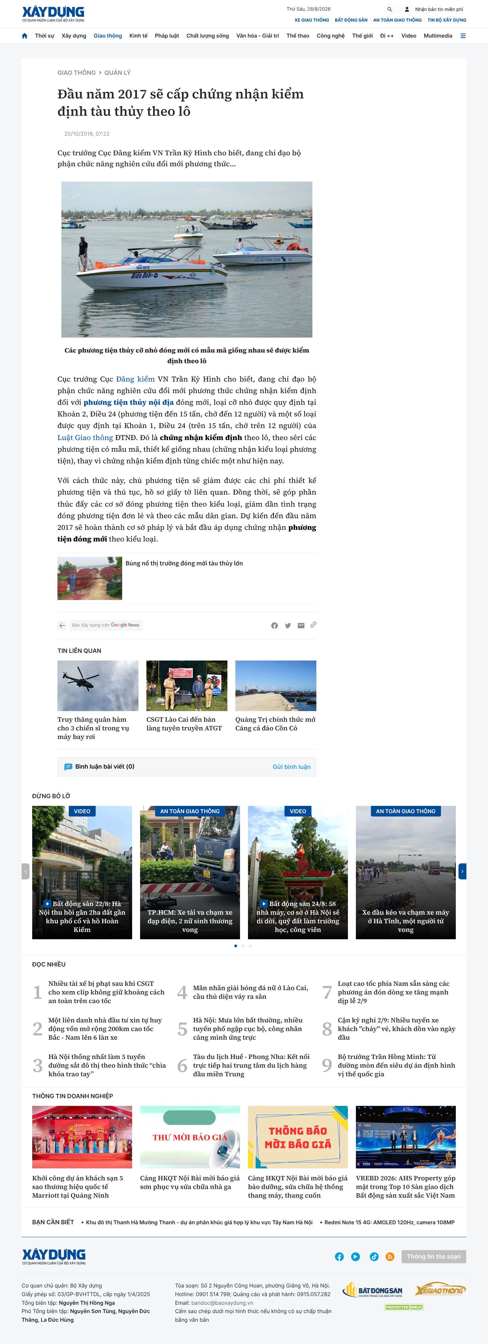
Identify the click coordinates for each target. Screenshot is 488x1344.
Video (408, 35)
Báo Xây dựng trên (91, 625)
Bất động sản (351, 20)
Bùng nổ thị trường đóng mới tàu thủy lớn (184, 563)
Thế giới (362, 35)
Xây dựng (74, 35)
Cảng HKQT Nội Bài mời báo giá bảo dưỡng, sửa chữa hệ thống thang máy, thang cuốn (298, 1187)
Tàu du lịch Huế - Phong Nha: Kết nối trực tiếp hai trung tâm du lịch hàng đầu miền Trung (251, 1065)
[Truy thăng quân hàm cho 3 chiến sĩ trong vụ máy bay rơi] (97, 686)
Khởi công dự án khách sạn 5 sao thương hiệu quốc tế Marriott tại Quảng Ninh (77, 1187)
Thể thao (297, 35)
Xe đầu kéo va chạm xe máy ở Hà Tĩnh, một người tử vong (406, 921)
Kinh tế (138, 35)
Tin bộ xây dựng (447, 20)
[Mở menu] (463, 35)
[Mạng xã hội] (374, 1256)
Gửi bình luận (292, 767)
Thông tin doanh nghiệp (72, 1096)
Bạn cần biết (53, 1222)
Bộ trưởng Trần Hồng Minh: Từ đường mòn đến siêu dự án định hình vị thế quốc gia (396, 1065)
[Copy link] (313, 626)
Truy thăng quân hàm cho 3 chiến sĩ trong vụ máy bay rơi (93, 728)
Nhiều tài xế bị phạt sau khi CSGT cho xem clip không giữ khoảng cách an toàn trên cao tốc (106, 992)
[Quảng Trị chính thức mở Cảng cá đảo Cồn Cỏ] (275, 686)
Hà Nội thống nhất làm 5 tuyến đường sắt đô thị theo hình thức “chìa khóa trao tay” (107, 1065)
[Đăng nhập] (407, 9)
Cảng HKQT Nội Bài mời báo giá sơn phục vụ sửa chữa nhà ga (190, 1182)
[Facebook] (275, 626)
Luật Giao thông (85, 438)
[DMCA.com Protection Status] (404, 1307)
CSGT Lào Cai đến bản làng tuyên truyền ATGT (184, 723)
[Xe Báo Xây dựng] (440, 1288)
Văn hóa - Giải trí (257, 35)
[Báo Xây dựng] (53, 13)
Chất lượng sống (208, 35)
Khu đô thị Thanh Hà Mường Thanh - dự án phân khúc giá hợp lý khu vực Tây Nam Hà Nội (199, 1222)
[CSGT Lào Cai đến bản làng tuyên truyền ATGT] (186, 686)
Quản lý (118, 73)
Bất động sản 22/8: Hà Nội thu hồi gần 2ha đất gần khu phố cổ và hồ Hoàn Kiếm (82, 916)
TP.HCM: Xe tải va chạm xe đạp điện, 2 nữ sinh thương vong (190, 921)
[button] (235, 946)
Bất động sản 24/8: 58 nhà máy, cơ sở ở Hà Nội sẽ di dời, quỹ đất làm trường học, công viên (298, 916)
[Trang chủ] (25, 36)
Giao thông (108, 35)
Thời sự (44, 35)
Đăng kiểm (135, 379)
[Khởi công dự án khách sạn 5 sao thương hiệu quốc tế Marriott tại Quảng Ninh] (82, 1137)
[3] (186, 260)
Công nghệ (331, 35)
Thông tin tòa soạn (434, 1256)
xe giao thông (311, 20)
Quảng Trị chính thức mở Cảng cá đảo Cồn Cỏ (275, 723)
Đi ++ (387, 35)
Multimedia (438, 35)
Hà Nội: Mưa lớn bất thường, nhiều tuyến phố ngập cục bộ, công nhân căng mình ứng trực (248, 1029)
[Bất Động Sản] (372, 1289)
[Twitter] (288, 626)
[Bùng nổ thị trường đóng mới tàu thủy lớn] (89, 578)
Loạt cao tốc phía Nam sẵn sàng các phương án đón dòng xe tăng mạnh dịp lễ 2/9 (393, 992)
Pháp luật (167, 35)
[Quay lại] (62, 625)
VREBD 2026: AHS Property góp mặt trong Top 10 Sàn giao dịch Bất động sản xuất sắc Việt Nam (405, 1187)
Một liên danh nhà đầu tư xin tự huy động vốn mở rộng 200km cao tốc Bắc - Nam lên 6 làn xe (105, 1029)
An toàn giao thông (397, 20)
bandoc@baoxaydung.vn (222, 1302)
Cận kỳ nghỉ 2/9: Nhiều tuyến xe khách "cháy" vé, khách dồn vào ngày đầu (397, 1029)
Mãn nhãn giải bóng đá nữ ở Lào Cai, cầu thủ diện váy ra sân (250, 992)
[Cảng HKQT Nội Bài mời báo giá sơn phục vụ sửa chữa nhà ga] (190, 1137)
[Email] (301, 626)
